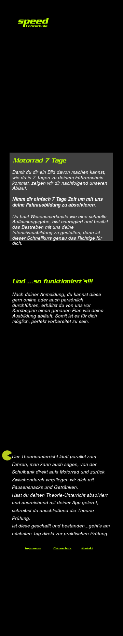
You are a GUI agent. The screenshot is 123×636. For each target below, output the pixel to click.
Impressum (33, 549)
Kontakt (87, 549)
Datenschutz (62, 549)
